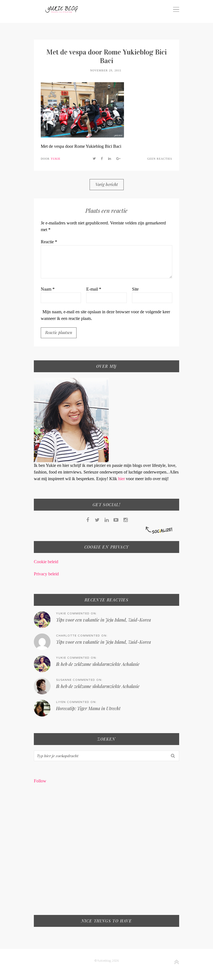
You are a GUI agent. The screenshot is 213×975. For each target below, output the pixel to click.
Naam (48, 289)
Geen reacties (159, 158)
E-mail (93, 289)
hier (122, 478)
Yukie (55, 158)
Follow (40, 781)
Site (135, 289)
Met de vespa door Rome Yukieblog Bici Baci (106, 56)
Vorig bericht (106, 184)
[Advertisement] (106, 853)
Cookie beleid (46, 561)
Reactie (49, 241)
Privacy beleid (46, 573)
